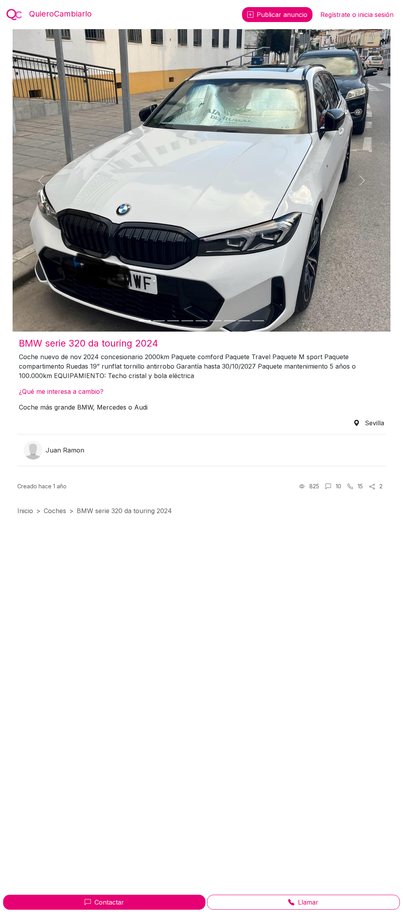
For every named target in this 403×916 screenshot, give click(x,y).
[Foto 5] (201, 320)
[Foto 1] (145, 320)
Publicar (282, 15)
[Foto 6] (216, 320)
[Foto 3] (173, 320)
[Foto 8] (244, 320)
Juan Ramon (65, 450)
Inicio (25, 511)
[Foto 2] (159, 320)
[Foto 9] (258, 320)
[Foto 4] (187, 320)
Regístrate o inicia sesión (357, 15)
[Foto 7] (230, 320)
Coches (55, 511)
